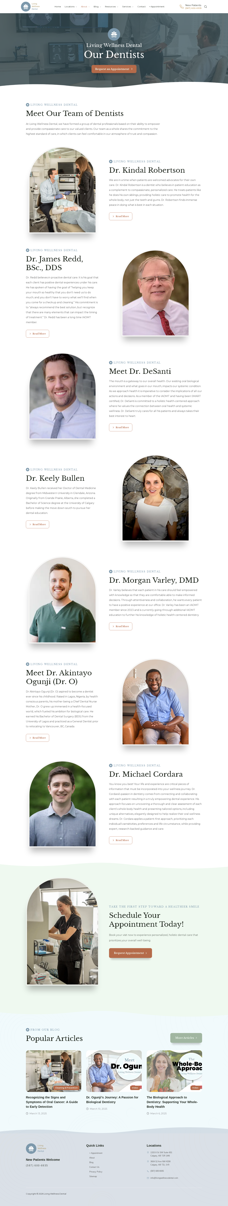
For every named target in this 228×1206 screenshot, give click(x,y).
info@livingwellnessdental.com (164, 1178)
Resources (110, 6)
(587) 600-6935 (37, 1165)
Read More (122, 216)
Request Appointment (129, 953)
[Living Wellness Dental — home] (30, 6)
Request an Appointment (112, 69)
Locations (69, 6)
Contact (141, 6)
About (84, 6)
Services (126, 6)
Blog (96, 6)
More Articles (184, 1037)
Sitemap (93, 1176)
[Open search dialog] (205, 6)
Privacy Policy (95, 1172)
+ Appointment (156, 6)
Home (58, 6)
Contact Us (94, 1167)
